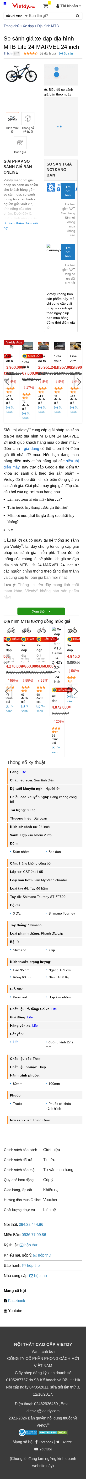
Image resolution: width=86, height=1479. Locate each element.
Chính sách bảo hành (20, 1150)
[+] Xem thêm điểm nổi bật (21, 225)
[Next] (78, 381)
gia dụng (31, 449)
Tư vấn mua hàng (58, 1170)
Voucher (50, 1200)
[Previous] (7, 381)
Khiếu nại (51, 1190)
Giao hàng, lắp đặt (18, 1190)
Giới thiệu (51, 1150)
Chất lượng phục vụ (19, 1210)
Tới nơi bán (68, 191)
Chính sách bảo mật (19, 1170)
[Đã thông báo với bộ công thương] (28, 1432)
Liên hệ (49, 1210)
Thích (7, 53)
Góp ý (48, 1180)
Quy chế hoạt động (18, 1180)
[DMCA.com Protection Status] (53, 1433)
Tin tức (49, 1160)
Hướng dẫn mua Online (22, 1200)
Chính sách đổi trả (18, 1160)
